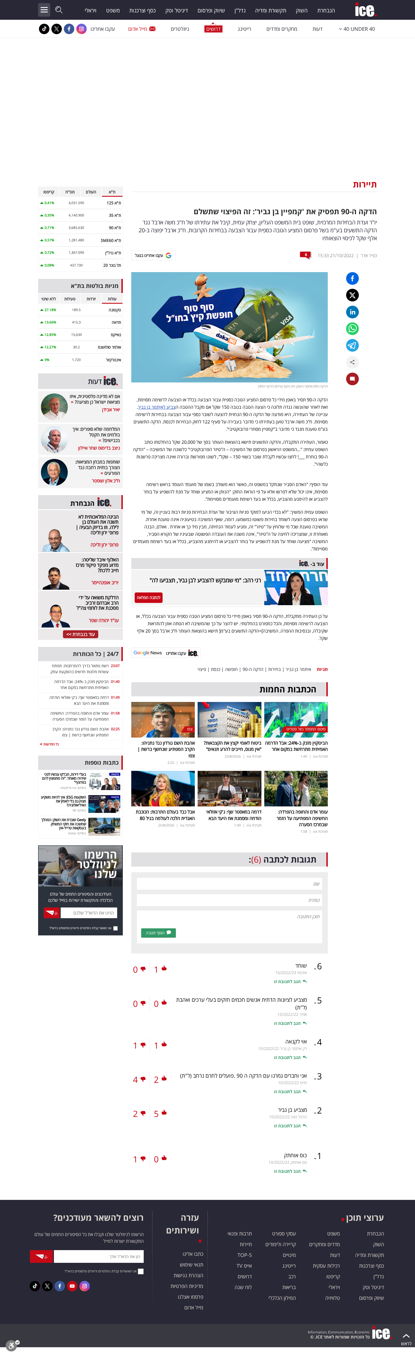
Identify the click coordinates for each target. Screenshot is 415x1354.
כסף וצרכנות (142, 10)
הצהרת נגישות (188, 1275)
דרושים (245, 1276)
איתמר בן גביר (298, 669)
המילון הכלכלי (282, 1297)
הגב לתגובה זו (287, 981)
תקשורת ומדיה (270, 10)
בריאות (289, 1287)
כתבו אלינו (193, 1253)
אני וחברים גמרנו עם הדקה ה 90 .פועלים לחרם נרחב (243, 1075)
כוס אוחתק (295, 1155)
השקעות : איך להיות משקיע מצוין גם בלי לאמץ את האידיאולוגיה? (63, 801)
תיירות (365, 184)
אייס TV (244, 1265)
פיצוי (202, 669)
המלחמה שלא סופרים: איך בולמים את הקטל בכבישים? (96, 434)
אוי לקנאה (296, 1041)
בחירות (274, 669)
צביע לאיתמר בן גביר (157, 407)
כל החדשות (51, 744)
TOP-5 (244, 1255)
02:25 (115, 729)
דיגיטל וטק (176, 10)
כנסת (215, 669)
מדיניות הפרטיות (187, 1286)
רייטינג (244, 28)
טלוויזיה (332, 1297)
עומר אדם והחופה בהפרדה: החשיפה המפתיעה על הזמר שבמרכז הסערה (302, 818)
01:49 (115, 697)
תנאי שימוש (191, 1264)
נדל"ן (240, 10)
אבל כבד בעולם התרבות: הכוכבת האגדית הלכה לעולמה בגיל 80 (165, 815)
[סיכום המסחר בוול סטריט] (296, 719)
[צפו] (163, 719)
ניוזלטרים (180, 28)
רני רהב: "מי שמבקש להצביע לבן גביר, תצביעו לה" (205, 580)
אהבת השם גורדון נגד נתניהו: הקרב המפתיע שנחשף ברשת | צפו (166, 749)
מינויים (289, 1255)
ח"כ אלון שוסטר (106, 481)
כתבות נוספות (102, 762)
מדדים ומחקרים (324, 1244)
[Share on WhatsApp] (352, 328)
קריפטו (333, 1276)
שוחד (301, 965)
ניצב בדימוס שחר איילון (99, 448)
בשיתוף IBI (79, 810)
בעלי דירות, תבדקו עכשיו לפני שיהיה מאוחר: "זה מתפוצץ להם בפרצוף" (64, 778)
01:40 (115, 681)
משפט (113, 10)
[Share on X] (352, 295)
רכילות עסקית (326, 1265)
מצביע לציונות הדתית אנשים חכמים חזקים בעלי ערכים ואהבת (241, 1003)
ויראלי (91, 10)
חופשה (231, 669)
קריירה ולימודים (280, 1244)
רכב (292, 1276)
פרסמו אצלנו (190, 1296)
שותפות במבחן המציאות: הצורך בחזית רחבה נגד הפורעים (97, 467)
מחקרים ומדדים (282, 28)
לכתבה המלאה (148, 597)
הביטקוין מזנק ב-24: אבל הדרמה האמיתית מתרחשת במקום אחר (296, 746)
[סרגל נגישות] (13, 1347)
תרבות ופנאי (240, 1233)
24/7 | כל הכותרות (96, 654)
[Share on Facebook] (352, 278)
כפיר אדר (369, 255)
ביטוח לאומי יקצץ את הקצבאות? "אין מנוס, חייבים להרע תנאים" (232, 746)
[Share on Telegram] (352, 345)
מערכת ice (320, 756)
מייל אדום (137, 28)
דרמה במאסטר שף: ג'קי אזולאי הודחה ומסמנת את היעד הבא (233, 815)
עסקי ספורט (284, 1233)
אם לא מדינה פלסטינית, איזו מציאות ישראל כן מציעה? (95, 399)
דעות (317, 28)
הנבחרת (326, 10)
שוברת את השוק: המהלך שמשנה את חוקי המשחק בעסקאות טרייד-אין (63, 823)
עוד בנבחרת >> (80, 634)
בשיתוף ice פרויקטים (73, 788)
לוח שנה (243, 1287)
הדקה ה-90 (253, 669)
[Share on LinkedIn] (352, 312)
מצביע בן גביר (292, 1110)
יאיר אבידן (111, 409)
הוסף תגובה (155, 932)
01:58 (115, 713)
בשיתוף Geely (77, 833)
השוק (302, 10)
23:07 (115, 665)
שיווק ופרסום (211, 10)
